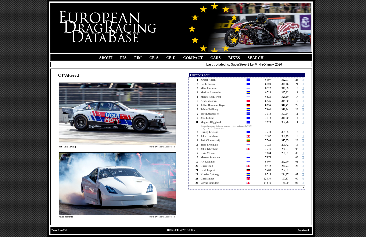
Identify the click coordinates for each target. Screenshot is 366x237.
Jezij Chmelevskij (210, 140)
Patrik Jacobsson (167, 146)
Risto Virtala (208, 153)
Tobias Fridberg (209, 109)
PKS (65, 230)
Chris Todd (207, 165)
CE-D (171, 58)
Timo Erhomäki (209, 144)
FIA (123, 58)
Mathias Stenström (211, 92)
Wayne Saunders (210, 182)
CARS (215, 58)
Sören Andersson (210, 113)
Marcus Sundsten (210, 157)
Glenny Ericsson (209, 131)
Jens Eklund (207, 117)
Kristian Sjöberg (210, 174)
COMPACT (193, 58)
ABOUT (105, 58)
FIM (138, 58)
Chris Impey (207, 178)
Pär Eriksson (208, 84)
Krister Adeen (208, 79)
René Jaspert (208, 170)
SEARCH (255, 58)
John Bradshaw (209, 136)
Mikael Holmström (211, 96)
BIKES (234, 58)
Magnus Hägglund (211, 122)
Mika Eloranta (208, 88)
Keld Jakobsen (209, 101)
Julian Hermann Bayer (213, 105)
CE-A (154, 58)
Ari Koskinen (208, 161)
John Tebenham (209, 148)
